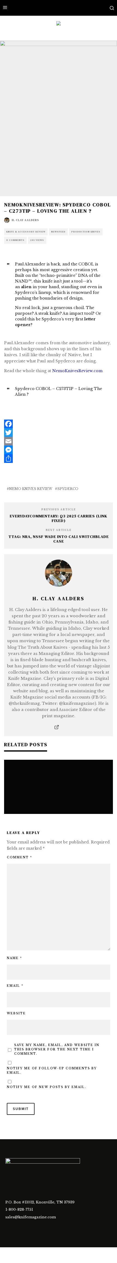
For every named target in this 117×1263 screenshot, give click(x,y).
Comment (19, 857)
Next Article (59, 530)
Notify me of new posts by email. (46, 1087)
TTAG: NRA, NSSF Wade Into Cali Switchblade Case (58, 539)
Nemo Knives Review (30, 489)
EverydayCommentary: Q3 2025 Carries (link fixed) (58, 518)
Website (16, 1013)
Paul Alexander (31, 264)
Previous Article (58, 509)
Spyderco (67, 489)
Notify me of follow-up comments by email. (52, 1070)
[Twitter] (58, 432)
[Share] (58, 458)
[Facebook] (58, 424)
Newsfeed (58, 231)
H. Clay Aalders (25, 220)
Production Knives (85, 231)
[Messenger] (58, 450)
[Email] (58, 441)
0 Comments (15, 240)
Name (14, 958)
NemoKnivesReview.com (77, 370)
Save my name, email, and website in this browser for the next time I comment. (56, 1049)
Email (15, 986)
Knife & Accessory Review (25, 231)
